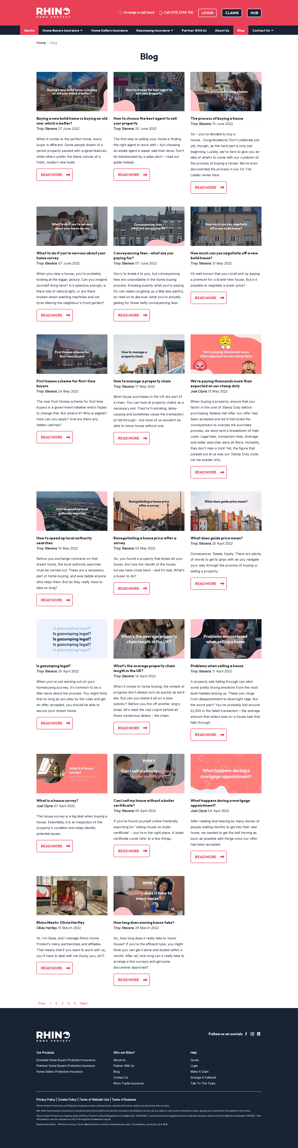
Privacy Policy (45, 1099)
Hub (254, 13)
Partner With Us (194, 30)
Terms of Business (124, 1099)
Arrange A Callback (203, 1077)
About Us (222, 30)
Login (207, 13)
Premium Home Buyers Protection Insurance (65, 1065)
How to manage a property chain (142, 381)
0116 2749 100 (182, 12)
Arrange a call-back (139, 12)
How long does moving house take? (144, 922)
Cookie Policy (67, 1099)
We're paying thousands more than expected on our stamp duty (221, 383)
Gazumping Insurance (153, 30)
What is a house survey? (57, 800)
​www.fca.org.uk (101, 1119)
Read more (51, 174)
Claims (232, 13)
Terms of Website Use (94, 1099)
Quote (29, 30)
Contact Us (261, 30)
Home (41, 43)
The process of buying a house (217, 118)
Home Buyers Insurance (61, 30)
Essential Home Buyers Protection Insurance (65, 1060)
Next (83, 1003)
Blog (240, 30)
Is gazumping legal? (53, 666)
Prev (41, 1003)
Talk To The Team (203, 1083)
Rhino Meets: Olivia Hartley (60, 922)
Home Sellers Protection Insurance (59, 1071)
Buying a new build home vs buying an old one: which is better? (71, 121)
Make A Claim (200, 1071)
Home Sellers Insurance (109, 30)
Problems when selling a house (217, 666)
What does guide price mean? (217, 538)
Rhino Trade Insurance (129, 1083)
